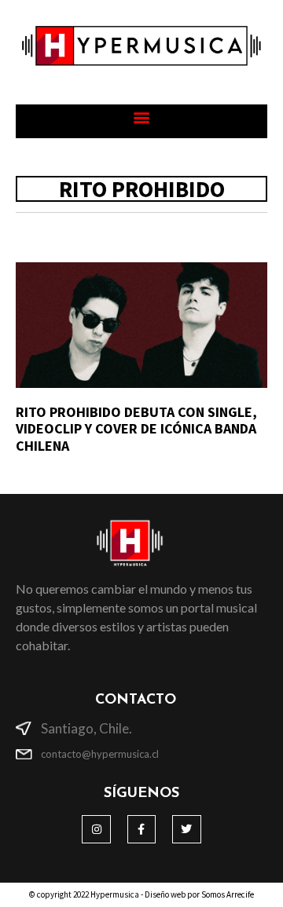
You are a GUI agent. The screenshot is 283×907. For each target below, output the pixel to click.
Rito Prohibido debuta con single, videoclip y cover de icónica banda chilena (136, 429)
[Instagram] (96, 829)
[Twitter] (186, 829)
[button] (142, 117)
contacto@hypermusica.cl (100, 754)
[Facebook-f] (141, 829)
